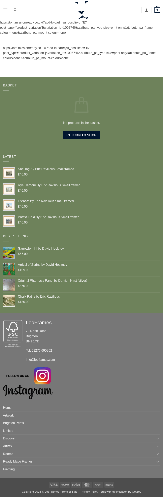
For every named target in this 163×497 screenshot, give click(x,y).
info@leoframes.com (40, 359)
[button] (5, 10)
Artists (7, 446)
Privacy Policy (89, 491)
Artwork (8, 415)
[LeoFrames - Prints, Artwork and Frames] (81, 10)
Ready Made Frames (18, 461)
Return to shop (81, 135)
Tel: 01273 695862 (39, 350)
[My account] (146, 10)
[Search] (15, 10)
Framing (9, 469)
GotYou (136, 491)
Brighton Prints (13, 423)
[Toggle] (157, 438)
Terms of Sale (68, 491)
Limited (8, 430)
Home (7, 407)
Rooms (8, 454)
